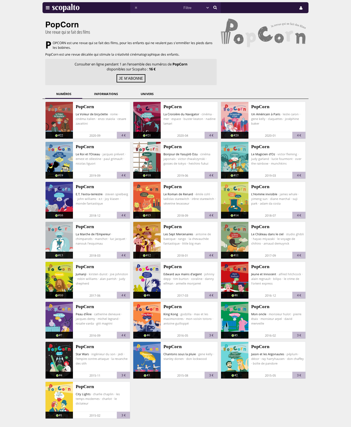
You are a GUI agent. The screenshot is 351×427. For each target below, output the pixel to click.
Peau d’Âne (84, 314)
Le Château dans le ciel (267, 234)
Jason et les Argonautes (267, 354)
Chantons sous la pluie (179, 354)
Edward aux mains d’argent (182, 274)
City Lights (83, 394)
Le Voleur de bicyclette (92, 114)
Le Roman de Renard (178, 194)
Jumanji (81, 274)
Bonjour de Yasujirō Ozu (180, 154)
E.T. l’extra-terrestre (89, 194)
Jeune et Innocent (263, 274)
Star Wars (82, 354)
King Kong (170, 314)
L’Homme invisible (264, 194)
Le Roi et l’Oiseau (88, 154)
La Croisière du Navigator (181, 114)
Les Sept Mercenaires (178, 234)
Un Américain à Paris (265, 114)
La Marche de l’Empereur (93, 234)
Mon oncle (258, 314)
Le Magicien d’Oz (263, 154)
